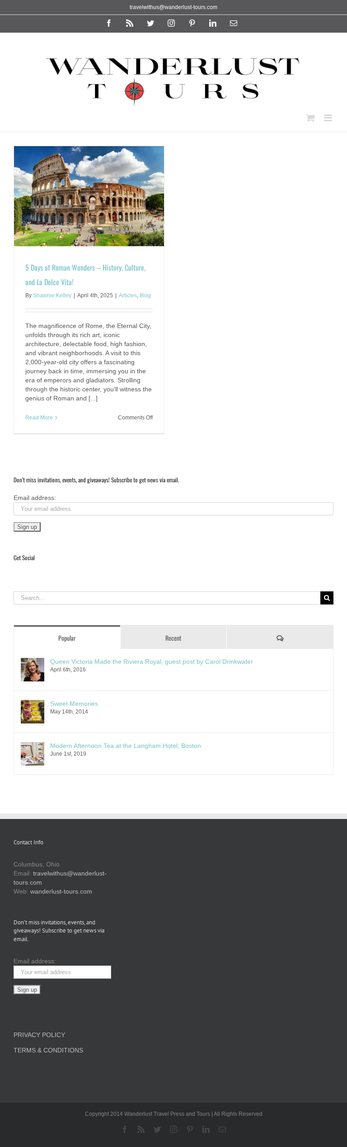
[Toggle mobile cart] (310, 118)
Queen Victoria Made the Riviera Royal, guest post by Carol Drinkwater (151, 661)
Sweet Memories (74, 703)
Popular (67, 638)
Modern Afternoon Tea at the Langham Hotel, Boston (125, 745)
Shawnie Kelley (52, 295)
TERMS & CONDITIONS (48, 1050)
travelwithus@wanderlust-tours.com (173, 7)
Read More (39, 417)
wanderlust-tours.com (61, 891)
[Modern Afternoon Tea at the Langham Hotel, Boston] (32, 746)
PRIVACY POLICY (39, 1034)
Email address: (35, 497)
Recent (173, 638)
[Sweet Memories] (32, 704)
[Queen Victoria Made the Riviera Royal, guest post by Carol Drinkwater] (32, 662)
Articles (128, 295)
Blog (145, 295)
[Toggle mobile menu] (328, 118)
